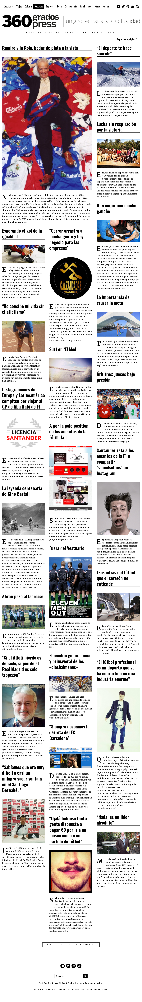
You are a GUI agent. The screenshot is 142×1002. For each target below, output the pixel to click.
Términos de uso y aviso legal (71, 989)
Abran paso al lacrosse (22, 596)
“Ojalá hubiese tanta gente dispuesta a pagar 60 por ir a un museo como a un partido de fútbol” (68, 829)
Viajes (19, 6)
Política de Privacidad (97, 989)
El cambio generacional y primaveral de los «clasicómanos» (70, 661)
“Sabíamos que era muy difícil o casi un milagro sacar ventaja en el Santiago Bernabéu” (23, 778)
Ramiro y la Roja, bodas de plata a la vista (40, 47)
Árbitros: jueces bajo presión (116, 377)
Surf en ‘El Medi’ (64, 349)
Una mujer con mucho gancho (116, 208)
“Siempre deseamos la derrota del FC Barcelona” (69, 732)
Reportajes (8, 6)
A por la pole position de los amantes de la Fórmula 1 (69, 431)
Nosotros (38, 989)
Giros (97, 6)
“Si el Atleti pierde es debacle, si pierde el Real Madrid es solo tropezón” (21, 666)
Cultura (28, 6)
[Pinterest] (128, 6)
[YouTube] (132, 6)
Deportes (38, 6)
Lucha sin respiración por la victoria (116, 127)
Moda (90, 6)
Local (59, 6)
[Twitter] (123, 6)
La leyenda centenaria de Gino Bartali (22, 491)
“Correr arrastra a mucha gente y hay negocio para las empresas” (66, 239)
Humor (106, 6)
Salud (82, 6)
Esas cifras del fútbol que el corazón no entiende (116, 578)
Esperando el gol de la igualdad (22, 233)
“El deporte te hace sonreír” (114, 50)
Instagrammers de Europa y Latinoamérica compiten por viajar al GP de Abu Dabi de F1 (23, 398)
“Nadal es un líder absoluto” (113, 820)
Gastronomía (71, 6)
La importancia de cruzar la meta (113, 300)
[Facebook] (118, 6)
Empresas (50, 6)
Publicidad (51, 989)
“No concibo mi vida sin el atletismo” (23, 309)
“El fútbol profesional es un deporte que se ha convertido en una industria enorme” (116, 670)
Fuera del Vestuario (66, 548)
